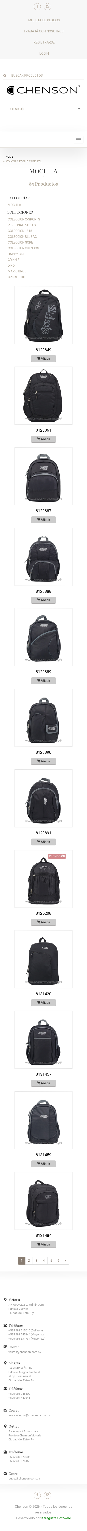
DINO (11, 265)
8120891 (43, 833)
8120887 (43, 510)
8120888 (43, 591)
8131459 (43, 1154)
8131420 (43, 994)
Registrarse (44, 42)
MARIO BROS (17, 271)
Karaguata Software (56, 1518)
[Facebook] (37, 6)
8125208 (43, 913)
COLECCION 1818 (20, 231)
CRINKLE (14, 260)
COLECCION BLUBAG (22, 236)
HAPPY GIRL (16, 254)
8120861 (43, 430)
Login (44, 54)
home (9, 156)
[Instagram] (47, 6)
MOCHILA (14, 205)
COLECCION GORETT (22, 242)
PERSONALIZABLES (22, 225)
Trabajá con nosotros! (44, 31)
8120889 (43, 671)
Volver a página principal (24, 161)
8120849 (43, 349)
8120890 (43, 752)
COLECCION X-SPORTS (24, 219)
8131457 (43, 1074)
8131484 (43, 1235)
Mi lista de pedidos (44, 20)
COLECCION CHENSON (23, 248)
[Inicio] (43, 90)
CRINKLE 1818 (17, 277)
